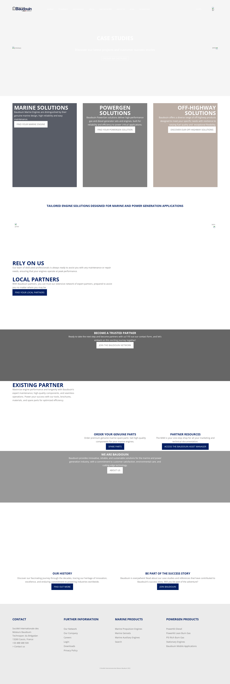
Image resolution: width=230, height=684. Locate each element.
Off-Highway (78, 9)
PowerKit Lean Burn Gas (178, 633)
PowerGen (63, 9)
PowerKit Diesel (174, 628)
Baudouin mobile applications (181, 646)
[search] (216, 9)
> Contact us (18, 646)
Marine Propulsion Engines (128, 628)
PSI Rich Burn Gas (175, 637)
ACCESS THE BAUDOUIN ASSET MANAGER (185, 446)
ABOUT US (115, 470)
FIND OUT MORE (62, 586)
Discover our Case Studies (115, 58)
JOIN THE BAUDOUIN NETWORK (115, 345)
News (132, 9)
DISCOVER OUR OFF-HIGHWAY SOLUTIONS (192, 129)
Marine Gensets (123, 633)
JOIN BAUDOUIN (168, 586)
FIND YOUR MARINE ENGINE (31, 124)
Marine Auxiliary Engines (127, 637)
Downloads (144, 9)
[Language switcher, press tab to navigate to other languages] (213, 9)
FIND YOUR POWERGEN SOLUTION (115, 129)
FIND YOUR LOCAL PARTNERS (29, 292)
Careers (67, 637)
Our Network (70, 628)
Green (91, 9)
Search (118, 641)
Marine (50, 9)
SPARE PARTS (115, 446)
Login (198, 9)
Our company (71, 633)
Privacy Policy (71, 650)
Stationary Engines (175, 641)
